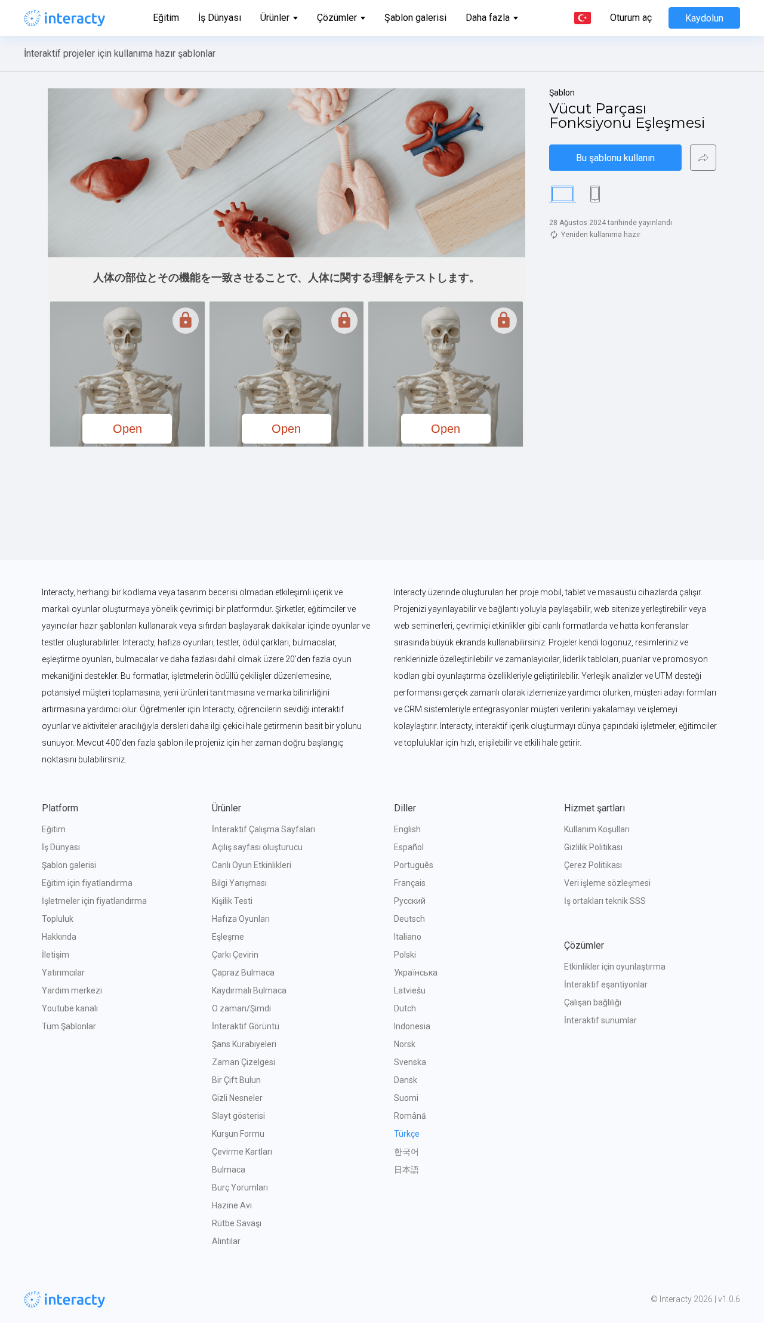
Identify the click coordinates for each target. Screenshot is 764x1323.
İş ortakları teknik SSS (605, 901)
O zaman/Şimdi (241, 1008)
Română (410, 1116)
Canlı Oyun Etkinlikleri (251, 865)
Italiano (407, 937)
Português (413, 865)
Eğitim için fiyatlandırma (87, 883)
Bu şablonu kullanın (615, 158)
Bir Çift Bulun (236, 1080)
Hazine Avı (232, 1205)
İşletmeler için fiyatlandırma (94, 901)
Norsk (404, 1044)
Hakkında (59, 937)
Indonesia (412, 1026)
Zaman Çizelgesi (243, 1062)
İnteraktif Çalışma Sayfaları (263, 829)
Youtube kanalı (70, 1008)
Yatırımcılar (63, 972)
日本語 (406, 1169)
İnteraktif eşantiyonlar (606, 984)
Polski (405, 954)
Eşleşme (228, 937)
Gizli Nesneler (237, 1098)
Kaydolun (704, 18)
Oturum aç (631, 18)
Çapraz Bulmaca (243, 972)
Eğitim (166, 17)
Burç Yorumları (240, 1187)
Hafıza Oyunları (241, 919)
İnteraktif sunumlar (600, 1020)
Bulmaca (228, 1169)
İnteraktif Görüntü (245, 1026)
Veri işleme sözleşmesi (607, 883)
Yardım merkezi (72, 990)
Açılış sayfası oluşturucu (257, 847)
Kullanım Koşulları (597, 829)
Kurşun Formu (238, 1134)
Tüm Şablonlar (69, 1026)
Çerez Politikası (593, 865)
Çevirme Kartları (242, 1151)
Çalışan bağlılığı (592, 1002)
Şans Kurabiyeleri (244, 1044)
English (407, 829)
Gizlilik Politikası (593, 847)
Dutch (405, 1008)
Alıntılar (226, 1241)
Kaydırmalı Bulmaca (249, 990)
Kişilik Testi (232, 901)
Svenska (410, 1062)
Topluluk (57, 919)
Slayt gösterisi (238, 1116)
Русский (410, 901)
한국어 (406, 1151)
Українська (416, 972)
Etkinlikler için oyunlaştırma (615, 966)
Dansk (405, 1080)
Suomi (406, 1098)
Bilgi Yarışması (239, 883)
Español (409, 847)
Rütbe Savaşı (236, 1223)
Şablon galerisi (415, 17)
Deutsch (409, 919)
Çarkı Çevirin (235, 954)
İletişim (55, 954)
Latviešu (410, 990)
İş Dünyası (219, 17)
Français (410, 883)
